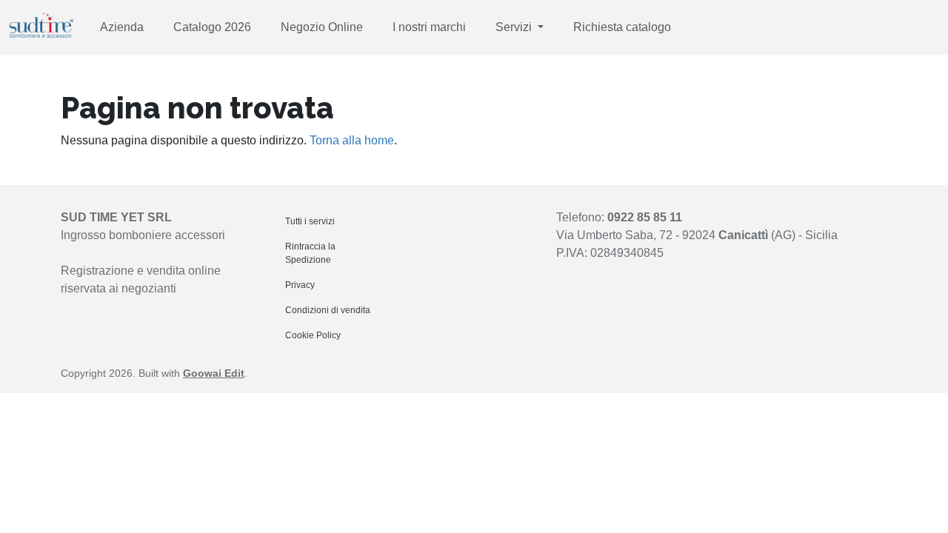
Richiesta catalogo (622, 27)
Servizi (515, 27)
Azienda (122, 27)
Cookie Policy (313, 335)
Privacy (300, 285)
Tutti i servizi (310, 221)
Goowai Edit (213, 373)
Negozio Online (322, 27)
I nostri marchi (429, 27)
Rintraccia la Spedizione (310, 253)
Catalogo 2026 (212, 27)
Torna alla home (352, 140)
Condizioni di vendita (327, 310)
